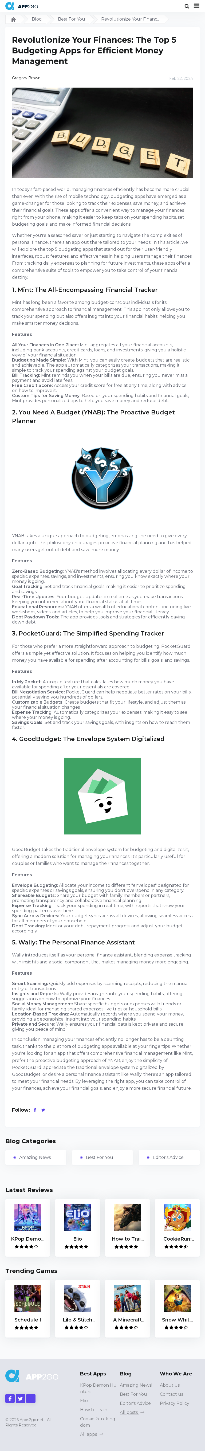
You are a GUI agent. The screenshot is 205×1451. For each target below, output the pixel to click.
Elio (84, 1400)
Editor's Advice (168, 1157)
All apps (89, 1434)
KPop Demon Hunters (98, 1388)
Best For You (71, 19)
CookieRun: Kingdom (97, 1422)
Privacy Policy (174, 1403)
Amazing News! (35, 1157)
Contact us (171, 1394)
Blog (37, 19)
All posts (129, 1412)
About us (170, 1385)
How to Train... (95, 1409)
